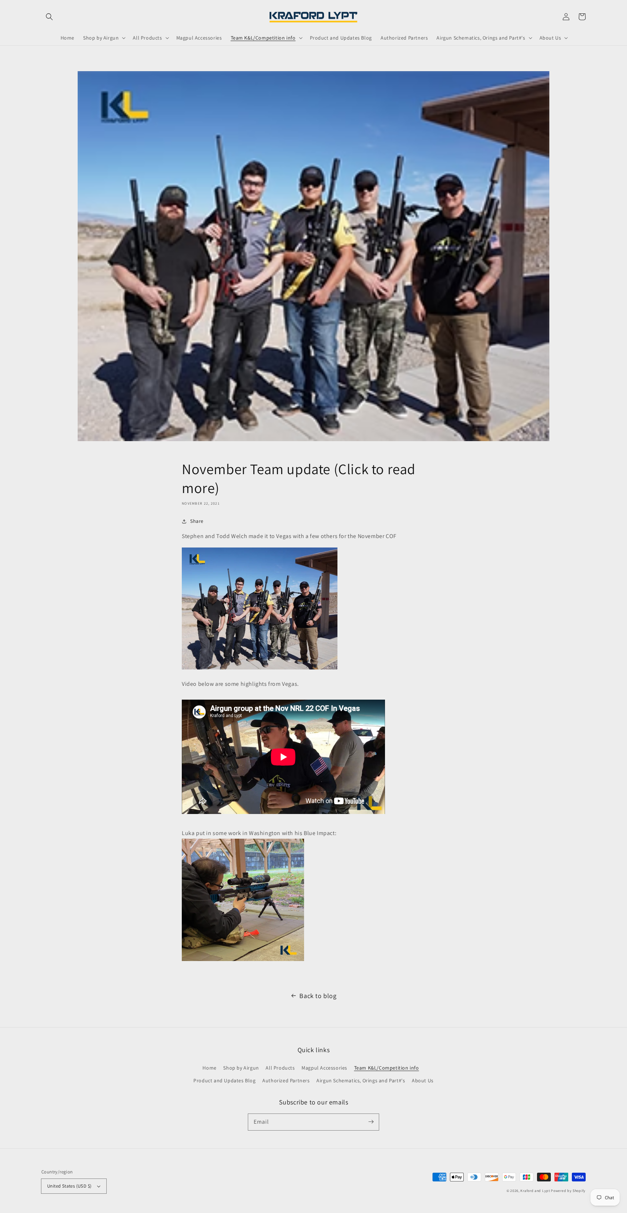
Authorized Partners (286, 1080)
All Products (280, 1068)
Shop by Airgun (241, 1068)
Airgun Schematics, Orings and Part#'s (360, 1080)
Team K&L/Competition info (386, 1068)
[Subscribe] (371, 1122)
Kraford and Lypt (535, 1190)
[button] (49, 17)
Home (209, 1068)
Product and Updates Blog (224, 1080)
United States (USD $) (69, 1186)
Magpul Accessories (324, 1068)
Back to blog (317, 996)
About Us (423, 1080)
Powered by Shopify (568, 1190)
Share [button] (197, 521)
